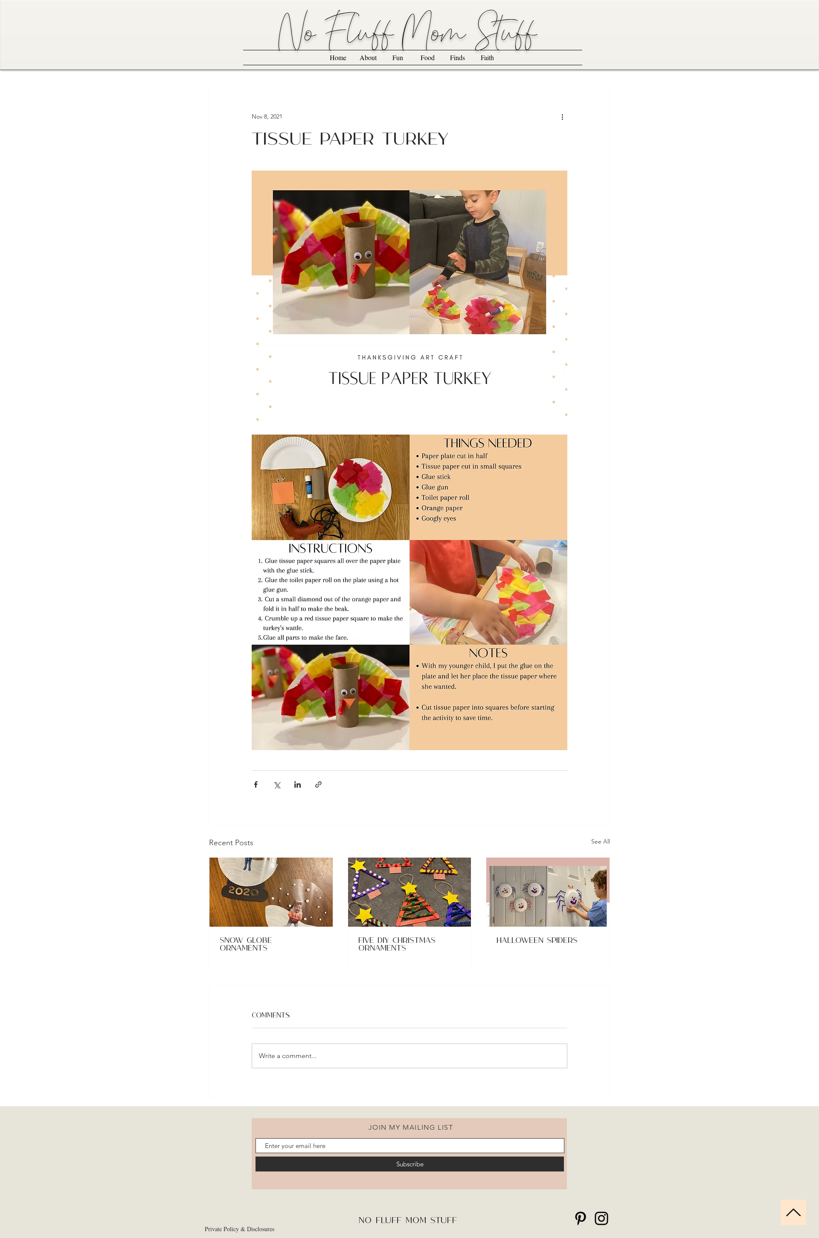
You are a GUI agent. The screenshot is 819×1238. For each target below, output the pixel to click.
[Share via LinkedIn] (297, 784)
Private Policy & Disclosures (239, 1229)
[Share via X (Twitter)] (277, 784)
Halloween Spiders (537, 941)
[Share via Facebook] (256, 784)
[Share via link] (318, 784)
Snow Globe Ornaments (246, 944)
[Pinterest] (581, 1218)
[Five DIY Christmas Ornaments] (409, 892)
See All (600, 841)
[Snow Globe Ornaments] (271, 892)
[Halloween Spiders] (548, 892)
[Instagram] (601, 1218)
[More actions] (562, 116)
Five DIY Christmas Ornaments (397, 944)
